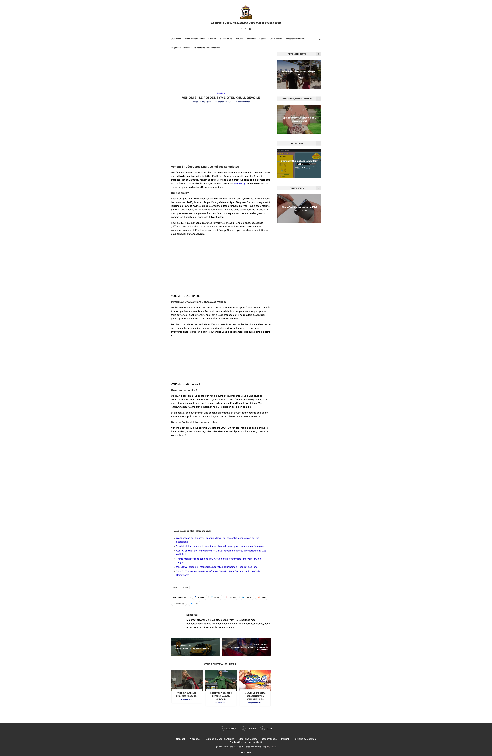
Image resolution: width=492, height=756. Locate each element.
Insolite (262, 39)
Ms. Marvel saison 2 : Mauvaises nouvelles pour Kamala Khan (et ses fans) (217, 567)
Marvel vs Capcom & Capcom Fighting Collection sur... (255, 696)
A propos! (194, 739)
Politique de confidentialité (219, 739)
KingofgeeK (207, 102)
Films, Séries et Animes (195, 39)
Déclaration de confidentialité (246, 742)
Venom (185, 588)
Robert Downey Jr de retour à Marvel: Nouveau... (221, 696)
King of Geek (176, 48)
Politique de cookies (305, 739)
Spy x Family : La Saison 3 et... (299, 117)
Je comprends (276, 39)
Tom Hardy (240, 183)
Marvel (175, 588)
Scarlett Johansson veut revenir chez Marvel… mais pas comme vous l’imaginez (220, 546)
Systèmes (251, 39)
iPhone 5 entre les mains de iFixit (299, 207)
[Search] (319, 39)
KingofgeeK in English (295, 39)
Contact (180, 739)
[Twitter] (246, 29)
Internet (212, 39)
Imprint (285, 739)
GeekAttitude (269, 739)
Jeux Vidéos (176, 39)
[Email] (250, 29)
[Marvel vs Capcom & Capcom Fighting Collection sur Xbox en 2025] (255, 680)
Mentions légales (248, 739)
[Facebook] (241, 29)
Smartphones (226, 39)
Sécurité (239, 39)
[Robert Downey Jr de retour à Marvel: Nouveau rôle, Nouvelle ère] (221, 680)
